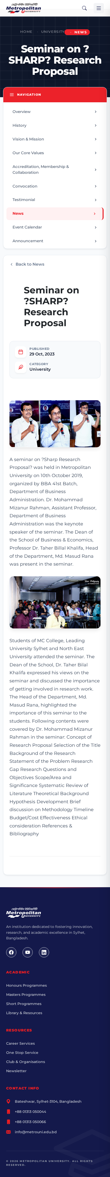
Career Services (20, 1043)
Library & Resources (24, 1013)
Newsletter (16, 1071)
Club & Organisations (25, 1061)
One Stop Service (22, 1052)
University (53, 32)
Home (26, 32)
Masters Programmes (26, 994)
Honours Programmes (26, 985)
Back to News (30, 264)
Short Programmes (23, 1003)
